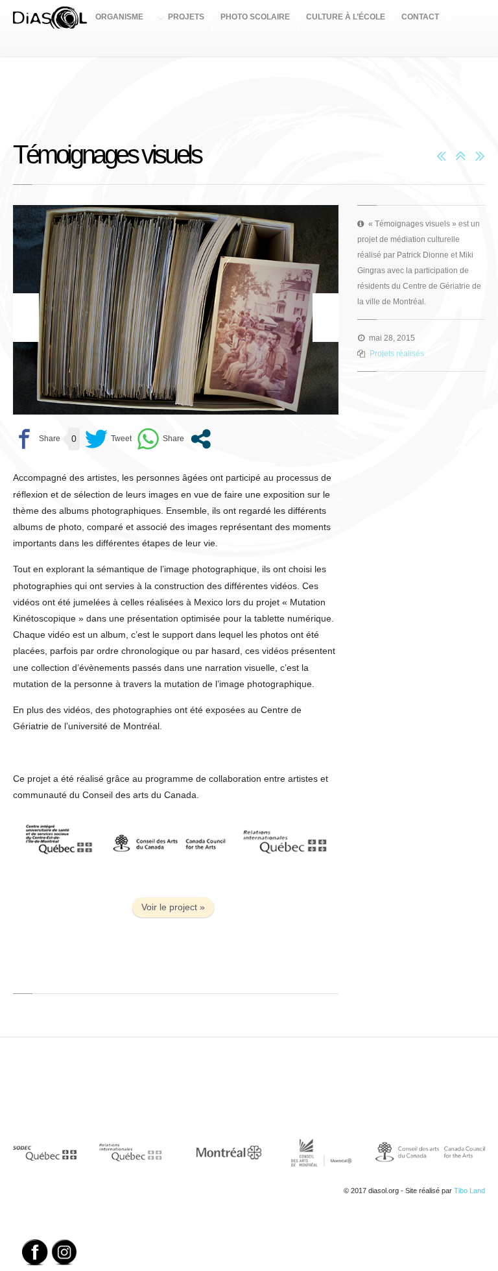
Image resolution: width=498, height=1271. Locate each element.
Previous (26, 317)
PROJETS (186, 16)
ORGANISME (119, 16)
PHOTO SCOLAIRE (255, 16)
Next (325, 317)
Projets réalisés (397, 353)
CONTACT (420, 16)
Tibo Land (469, 1190)
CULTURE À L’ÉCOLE (345, 16)
